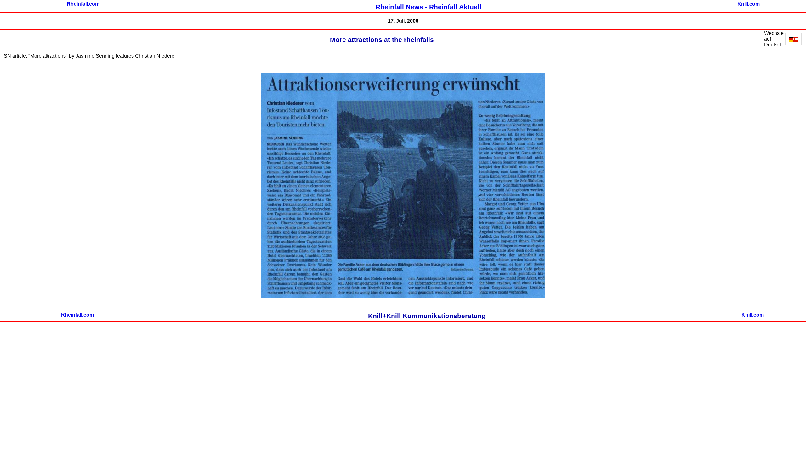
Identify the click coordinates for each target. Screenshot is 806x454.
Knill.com (748, 4)
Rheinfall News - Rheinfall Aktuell (428, 7)
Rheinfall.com (83, 4)
